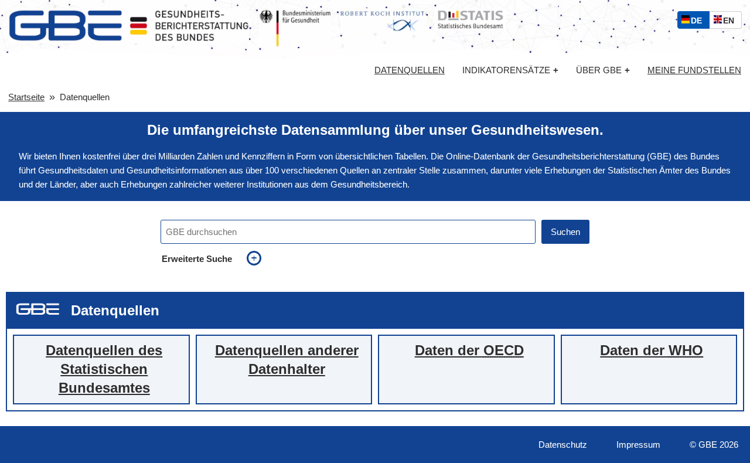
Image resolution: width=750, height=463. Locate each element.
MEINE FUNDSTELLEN (694, 70)
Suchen (565, 232)
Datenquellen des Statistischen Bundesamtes (104, 369)
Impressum (638, 445)
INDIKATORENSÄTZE (510, 70)
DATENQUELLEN (409, 70)
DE (699, 22)
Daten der (469, 350)
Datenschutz (562, 445)
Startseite (26, 97)
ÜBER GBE (603, 70)
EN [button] (731, 22)
